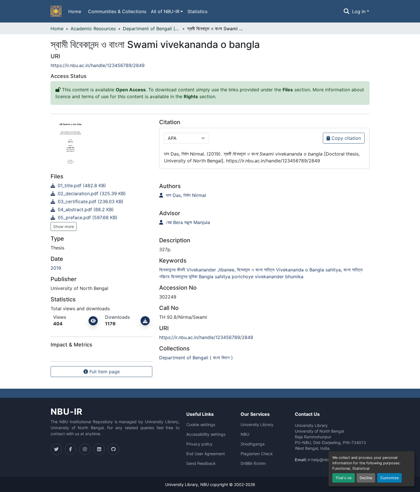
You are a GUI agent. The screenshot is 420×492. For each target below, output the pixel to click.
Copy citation (345, 138)
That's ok (343, 478)
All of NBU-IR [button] (165, 11)
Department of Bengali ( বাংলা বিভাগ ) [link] (151, 28)
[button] (56, 11)
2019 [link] (56, 268)
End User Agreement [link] (205, 454)
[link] (101, 185)
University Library (257, 425)
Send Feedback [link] (201, 463)
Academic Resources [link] (93, 28)
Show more (63, 226)
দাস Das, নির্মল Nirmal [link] (185, 195)
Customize (389, 478)
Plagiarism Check (257, 454)
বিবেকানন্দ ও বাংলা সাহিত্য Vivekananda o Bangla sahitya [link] (289, 270)
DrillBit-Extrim (253, 463)
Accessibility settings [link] (205, 434)
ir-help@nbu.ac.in (324, 459)
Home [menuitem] (74, 11)
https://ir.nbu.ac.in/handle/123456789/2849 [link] (98, 65)
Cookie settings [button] (200, 425)
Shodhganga (253, 444)
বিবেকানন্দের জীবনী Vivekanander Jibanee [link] (196, 270)
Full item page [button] (104, 371)
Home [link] (57, 28)
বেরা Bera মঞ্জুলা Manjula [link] (187, 222)
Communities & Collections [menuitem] (117, 11)
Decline (366, 478)
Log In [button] (359, 11)
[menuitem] (167, 11)
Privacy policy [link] (199, 444)
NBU (245, 434)
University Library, (182, 484)
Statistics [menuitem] (197, 11)
